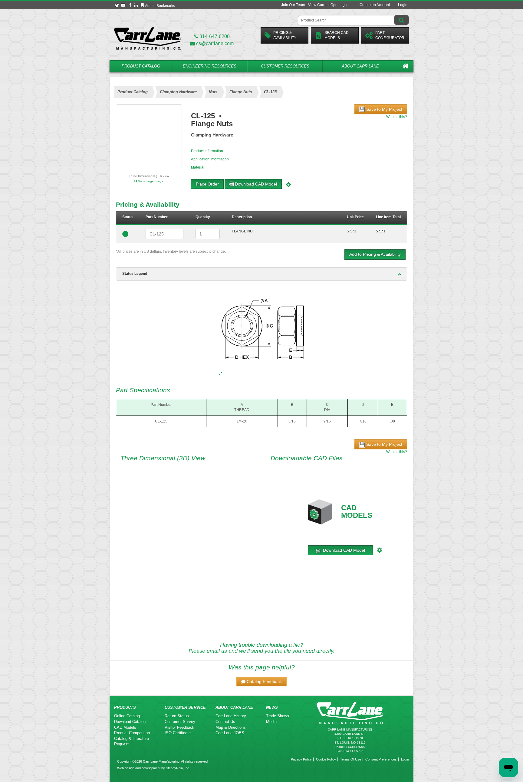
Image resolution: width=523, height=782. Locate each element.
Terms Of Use (350, 759)
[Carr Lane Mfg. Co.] (147, 38)
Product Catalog (141, 66)
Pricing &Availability (284, 35)
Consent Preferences (381, 759)
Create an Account (375, 5)
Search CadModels (336, 35)
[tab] (261, 274)
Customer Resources (285, 66)
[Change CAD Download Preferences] (289, 184)
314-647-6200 (214, 36)
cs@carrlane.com (215, 43)
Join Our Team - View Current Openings (314, 5)
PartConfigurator (389, 35)
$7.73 (351, 231)
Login (402, 5)
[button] (261, 681)
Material (197, 167)
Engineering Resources (209, 66)
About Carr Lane (360, 66)
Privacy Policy (301, 759)
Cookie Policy (326, 759)
